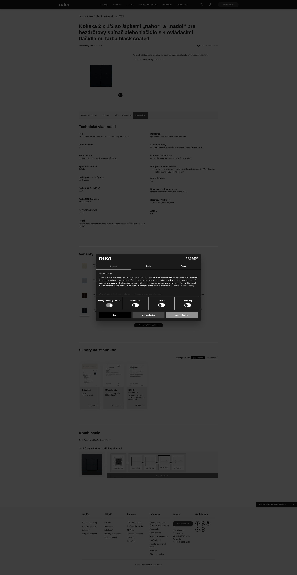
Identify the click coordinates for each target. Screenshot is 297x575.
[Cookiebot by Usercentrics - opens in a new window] (188, 258)
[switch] (135, 305)
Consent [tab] (113, 266)
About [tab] (183, 266)
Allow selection (148, 315)
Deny (115, 315)
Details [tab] (148, 266)
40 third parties (116, 294)
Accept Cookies (181, 315)
